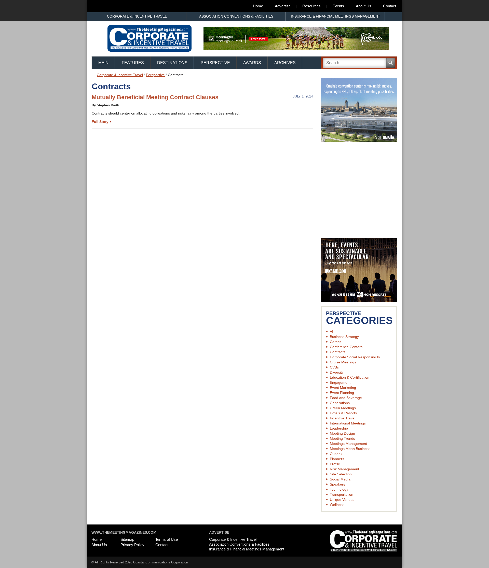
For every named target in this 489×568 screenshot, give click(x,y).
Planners (337, 459)
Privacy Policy (132, 545)
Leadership (339, 428)
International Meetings (348, 423)
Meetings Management (348, 444)
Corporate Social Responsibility (355, 357)
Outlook (336, 454)
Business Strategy (344, 337)
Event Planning (342, 393)
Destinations (172, 63)
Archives (285, 63)
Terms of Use (166, 539)
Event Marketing (343, 388)
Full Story (100, 122)
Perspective (215, 63)
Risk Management (344, 469)
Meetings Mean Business (350, 449)
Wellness (337, 505)
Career (335, 342)
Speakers (337, 484)
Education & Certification (349, 377)
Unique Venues (342, 500)
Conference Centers (346, 347)
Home (258, 6)
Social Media (340, 479)
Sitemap (127, 539)
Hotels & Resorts (343, 413)
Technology (339, 489)
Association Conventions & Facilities (236, 16)
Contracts (337, 352)
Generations (340, 403)
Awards (252, 63)
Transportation (341, 494)
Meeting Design (342, 433)
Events (338, 6)
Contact (389, 6)
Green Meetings (343, 408)
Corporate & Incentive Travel (137, 16)
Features (133, 63)
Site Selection (341, 474)
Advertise (283, 6)
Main (103, 63)
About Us (363, 6)
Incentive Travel (342, 418)
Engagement (340, 382)
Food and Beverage (346, 398)
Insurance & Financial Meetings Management (335, 16)
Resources (311, 6)
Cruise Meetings (343, 362)
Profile (335, 464)
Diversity (337, 372)
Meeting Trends (342, 438)
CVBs (334, 367)
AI (331, 332)
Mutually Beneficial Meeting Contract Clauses (155, 97)
